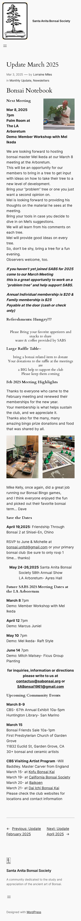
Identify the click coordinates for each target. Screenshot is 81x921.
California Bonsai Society (49, 777)
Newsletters (41, 80)
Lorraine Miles (42, 74)
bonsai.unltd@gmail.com (27, 547)
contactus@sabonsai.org (38, 681)
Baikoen (36, 783)
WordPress (34, 912)
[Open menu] (4, 45)
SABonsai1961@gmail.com (40, 686)
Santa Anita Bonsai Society (51, 21)
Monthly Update (20, 80)
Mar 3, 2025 (14, 74)
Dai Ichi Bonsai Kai (44, 788)
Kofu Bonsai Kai (42, 772)
